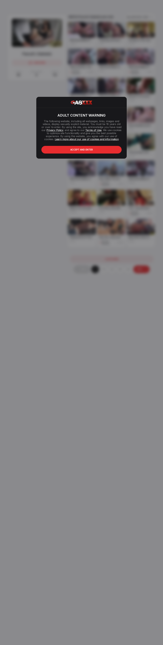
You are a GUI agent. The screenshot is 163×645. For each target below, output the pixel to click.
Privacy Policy (54, 130)
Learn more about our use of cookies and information (87, 139)
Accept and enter (81, 149)
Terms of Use (93, 130)
